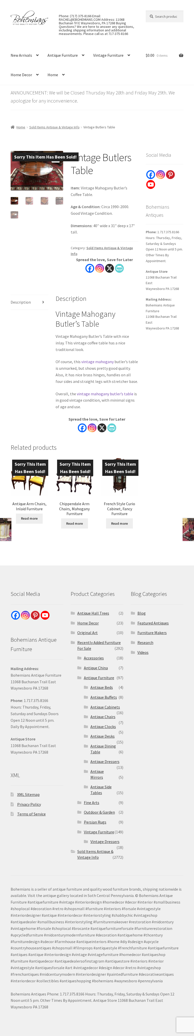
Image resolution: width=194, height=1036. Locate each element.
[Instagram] (99, 268)
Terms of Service (31, 813)
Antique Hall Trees (93, 613)
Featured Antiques (153, 622)
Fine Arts (91, 802)
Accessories (94, 657)
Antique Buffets (103, 697)
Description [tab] (21, 302)
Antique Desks (102, 736)
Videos (143, 652)
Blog (141, 613)
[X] (109, 268)
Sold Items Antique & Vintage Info (54, 127)
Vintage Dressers (104, 841)
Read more (29, 518)
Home (52, 74)
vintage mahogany (97, 361)
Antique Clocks (103, 726)
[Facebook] (89, 268)
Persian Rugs (95, 822)
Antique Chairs (102, 716)
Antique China (96, 667)
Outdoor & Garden (99, 812)
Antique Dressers (104, 761)
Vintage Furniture (108, 55)
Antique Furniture (62, 55)
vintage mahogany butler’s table (105, 393)
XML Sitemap (28, 794)
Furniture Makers (152, 632)
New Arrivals (21, 55)
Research (145, 642)
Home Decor (21, 74)
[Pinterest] (170, 174)
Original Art (87, 632)
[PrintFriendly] (119, 268)
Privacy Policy (29, 804)
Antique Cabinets (105, 707)
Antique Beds (101, 687)
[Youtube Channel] (150, 184)
